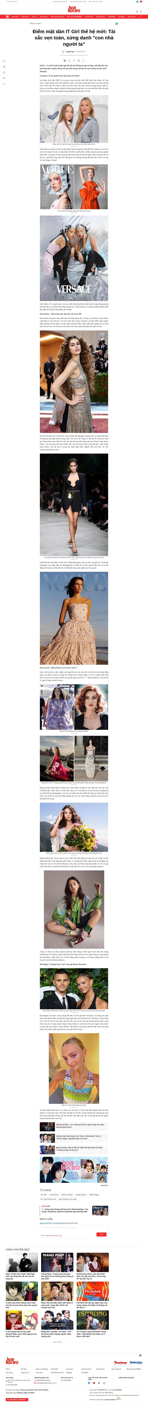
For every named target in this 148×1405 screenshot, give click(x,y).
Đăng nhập (44, 1223)
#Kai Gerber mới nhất (67, 1199)
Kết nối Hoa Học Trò (57, 1372)
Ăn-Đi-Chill (89, 16)
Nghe (4, 61)
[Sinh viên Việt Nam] (136, 1363)
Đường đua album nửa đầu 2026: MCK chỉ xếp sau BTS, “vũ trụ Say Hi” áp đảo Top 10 (91, 1276)
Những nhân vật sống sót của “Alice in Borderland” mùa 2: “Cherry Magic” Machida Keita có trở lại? (78, 1137)
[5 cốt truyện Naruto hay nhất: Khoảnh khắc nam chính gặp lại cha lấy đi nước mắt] (22, 1320)
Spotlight (121, 16)
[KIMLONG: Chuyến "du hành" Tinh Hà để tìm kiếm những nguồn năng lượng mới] (57, 1320)
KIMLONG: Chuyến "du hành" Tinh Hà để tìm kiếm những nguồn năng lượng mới (56, 1334)
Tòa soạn (9, 1377)
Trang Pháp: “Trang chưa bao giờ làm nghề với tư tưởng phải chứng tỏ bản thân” (57, 1276)
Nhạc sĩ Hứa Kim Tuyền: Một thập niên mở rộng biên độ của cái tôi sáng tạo (20, 1276)
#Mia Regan (94, 1195)
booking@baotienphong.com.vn (46, 1383)
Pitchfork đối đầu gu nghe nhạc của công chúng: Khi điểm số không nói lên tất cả (92, 1305)
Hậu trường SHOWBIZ (74, 16)
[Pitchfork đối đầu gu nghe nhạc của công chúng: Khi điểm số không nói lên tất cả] (93, 1291)
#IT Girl (44, 1195)
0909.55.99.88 (41, 1380)
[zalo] (105, 1383)
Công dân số (25, 1372)
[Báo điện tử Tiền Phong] (120, 1363)
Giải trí (34, 16)
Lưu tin (4, 72)
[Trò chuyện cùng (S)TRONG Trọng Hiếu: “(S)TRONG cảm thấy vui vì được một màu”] (93, 1320)
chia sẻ (65, 61)
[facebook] (137, 1)
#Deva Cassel (67, 1195)
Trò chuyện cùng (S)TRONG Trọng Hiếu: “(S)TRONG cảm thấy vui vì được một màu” (91, 1334)
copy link (74, 61)
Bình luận (4, 78)
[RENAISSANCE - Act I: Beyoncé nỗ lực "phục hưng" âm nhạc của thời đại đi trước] (47, 1126)
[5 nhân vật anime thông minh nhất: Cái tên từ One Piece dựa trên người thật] (22, 1291)
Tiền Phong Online (60, 1)
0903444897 (67, 1380)
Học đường (44, 16)
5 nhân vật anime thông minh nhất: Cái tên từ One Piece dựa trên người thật (21, 1305)
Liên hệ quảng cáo (41, 1377)
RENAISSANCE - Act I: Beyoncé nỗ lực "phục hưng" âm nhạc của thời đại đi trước (80, 1126)
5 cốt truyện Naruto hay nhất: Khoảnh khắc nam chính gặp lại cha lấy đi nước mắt (21, 1334)
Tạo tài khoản (57, 1223)
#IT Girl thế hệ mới (48, 1199)
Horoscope (131, 16)
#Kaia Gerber (81, 1195)
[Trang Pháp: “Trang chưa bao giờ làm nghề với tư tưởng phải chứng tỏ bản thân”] (57, 1262)
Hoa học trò (12, 1361)
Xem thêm (140, 16)
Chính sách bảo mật (126, 1377)
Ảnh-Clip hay (100, 16)
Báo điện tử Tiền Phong (74, 9)
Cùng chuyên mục (18, 1249)
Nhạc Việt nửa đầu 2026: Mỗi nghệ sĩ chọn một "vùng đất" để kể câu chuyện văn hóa (57, 1305)
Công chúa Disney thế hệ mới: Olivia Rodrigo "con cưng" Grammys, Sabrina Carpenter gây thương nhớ (65, 1210)
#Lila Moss (54, 1195)
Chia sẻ (4, 67)
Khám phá (25, 16)
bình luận (83, 61)
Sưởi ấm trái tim (86, 1369)
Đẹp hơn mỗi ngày (57, 16)
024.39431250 (12, 1385)
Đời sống (15, 16)
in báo (79, 61)
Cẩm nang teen (116, 1369)
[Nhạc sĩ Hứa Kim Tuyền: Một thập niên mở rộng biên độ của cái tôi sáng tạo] (22, 1262)
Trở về (4, 84)
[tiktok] (100, 1383)
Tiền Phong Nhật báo (78, 1)
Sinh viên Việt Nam (95, 1)
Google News (116, 23)
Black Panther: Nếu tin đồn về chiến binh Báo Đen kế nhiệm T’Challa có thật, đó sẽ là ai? (79, 1149)
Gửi (101, 1234)
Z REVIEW (111, 16)
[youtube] (141, 1)
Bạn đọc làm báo (17, 1399)
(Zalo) (48, 1380)
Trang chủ (7, 16)
